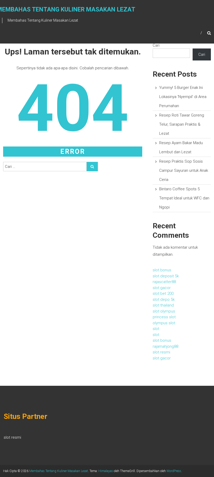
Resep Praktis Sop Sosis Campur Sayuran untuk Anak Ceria (183, 170)
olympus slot (164, 323)
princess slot (164, 317)
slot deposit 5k (166, 276)
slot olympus (164, 311)
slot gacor (162, 287)
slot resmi (161, 352)
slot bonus (162, 270)
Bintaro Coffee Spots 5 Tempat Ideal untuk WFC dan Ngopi (184, 198)
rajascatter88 (164, 281)
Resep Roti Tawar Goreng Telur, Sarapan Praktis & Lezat (181, 124)
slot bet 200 (163, 293)
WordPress (174, 471)
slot (156, 328)
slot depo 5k (164, 299)
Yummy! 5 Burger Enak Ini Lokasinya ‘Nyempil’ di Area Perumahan (182, 96)
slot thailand (163, 305)
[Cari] (92, 166)
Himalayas (105, 471)
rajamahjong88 (165, 346)
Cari (156, 45)
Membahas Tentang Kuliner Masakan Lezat (58, 471)
